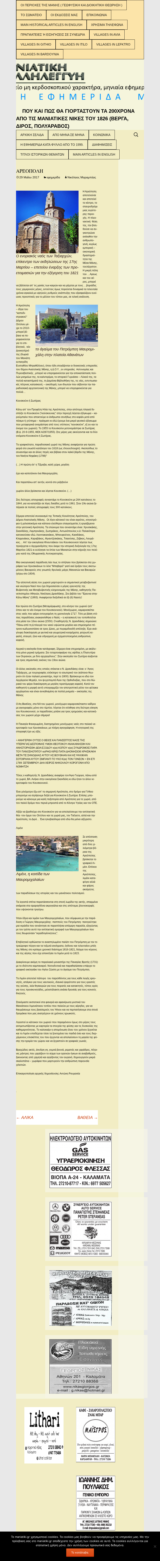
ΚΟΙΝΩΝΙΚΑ (101, 135)
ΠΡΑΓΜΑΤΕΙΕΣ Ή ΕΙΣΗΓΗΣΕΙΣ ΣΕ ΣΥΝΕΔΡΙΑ (53, 34)
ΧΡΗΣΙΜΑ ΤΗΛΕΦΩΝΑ (107, 25)
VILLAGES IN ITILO (74, 44)
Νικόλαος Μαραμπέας (82, 177)
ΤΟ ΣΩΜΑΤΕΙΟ (31, 15)
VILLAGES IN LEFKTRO (113, 44)
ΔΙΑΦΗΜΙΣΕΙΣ (102, 144)
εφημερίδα (53, 177)
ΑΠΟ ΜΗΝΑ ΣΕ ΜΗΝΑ (68, 135)
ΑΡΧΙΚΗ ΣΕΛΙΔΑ (32, 135)
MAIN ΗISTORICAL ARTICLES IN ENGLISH (51, 25)
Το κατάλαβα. (80, 1552)
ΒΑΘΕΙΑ (88, 1117)
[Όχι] (155, 1546)
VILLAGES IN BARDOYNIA (40, 54)
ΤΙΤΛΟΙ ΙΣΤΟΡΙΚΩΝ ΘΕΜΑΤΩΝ (42, 154)
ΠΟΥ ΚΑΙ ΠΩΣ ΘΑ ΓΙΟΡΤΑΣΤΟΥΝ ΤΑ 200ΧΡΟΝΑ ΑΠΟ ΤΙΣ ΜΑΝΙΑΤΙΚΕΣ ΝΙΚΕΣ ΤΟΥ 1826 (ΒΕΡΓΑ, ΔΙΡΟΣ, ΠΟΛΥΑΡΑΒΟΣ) (75, 118)
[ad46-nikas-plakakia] (80, 1366)
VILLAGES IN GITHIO (36, 44)
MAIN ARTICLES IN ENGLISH (94, 154)
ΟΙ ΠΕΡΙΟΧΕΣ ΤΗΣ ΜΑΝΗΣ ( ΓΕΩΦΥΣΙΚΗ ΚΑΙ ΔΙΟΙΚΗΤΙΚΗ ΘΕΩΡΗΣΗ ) (71, 5)
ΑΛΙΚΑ (24, 1117)
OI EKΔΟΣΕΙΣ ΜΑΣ (64, 15)
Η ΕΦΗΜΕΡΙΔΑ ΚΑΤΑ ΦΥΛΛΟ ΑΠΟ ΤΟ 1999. (51, 144)
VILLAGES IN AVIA (107, 34)
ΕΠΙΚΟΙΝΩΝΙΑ (96, 15)
